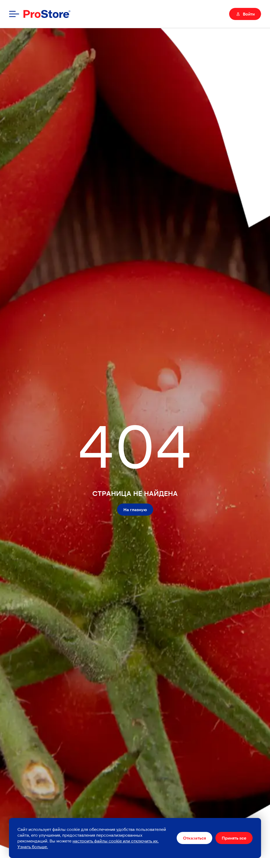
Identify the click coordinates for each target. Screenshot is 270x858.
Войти (249, 13)
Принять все (234, 837)
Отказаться (194, 837)
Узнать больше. (32, 846)
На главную (135, 509)
